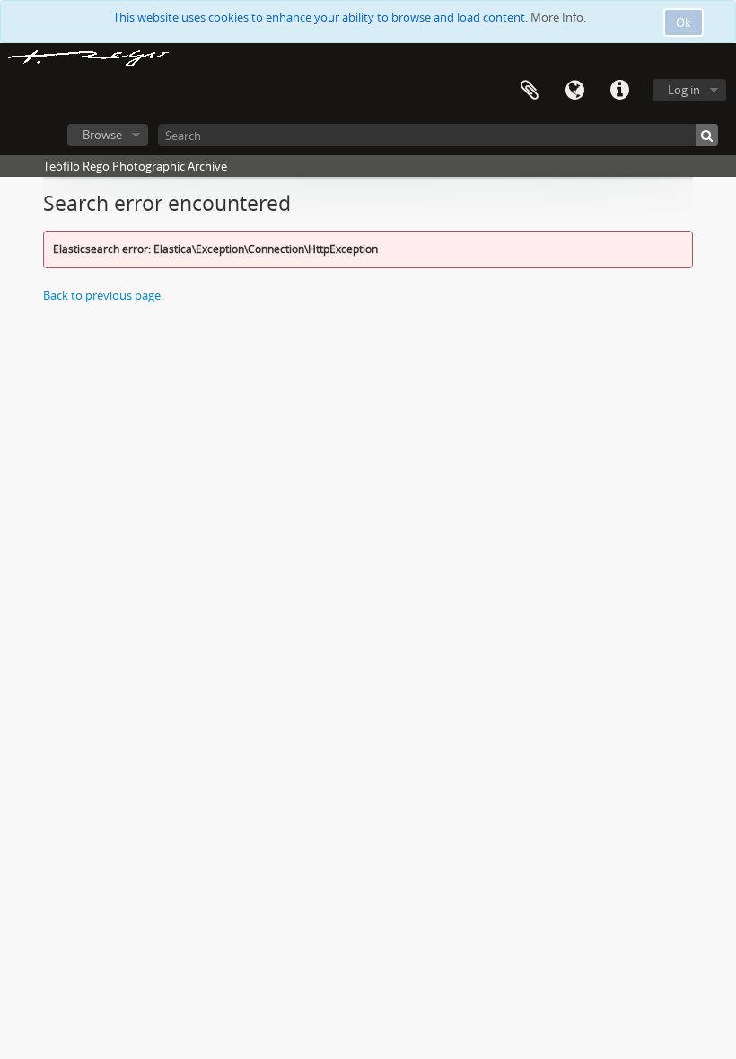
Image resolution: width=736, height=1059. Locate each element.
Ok (683, 22)
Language (574, 90)
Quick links (619, 90)
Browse (102, 135)
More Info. (558, 17)
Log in (684, 90)
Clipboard (529, 90)
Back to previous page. (103, 295)
